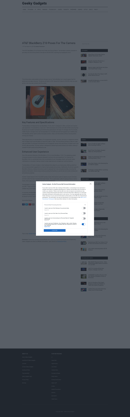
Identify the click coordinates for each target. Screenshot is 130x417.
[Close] (91, 184)
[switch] (84, 208)
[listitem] (65, 205)
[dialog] (65, 208)
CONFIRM (54, 230)
